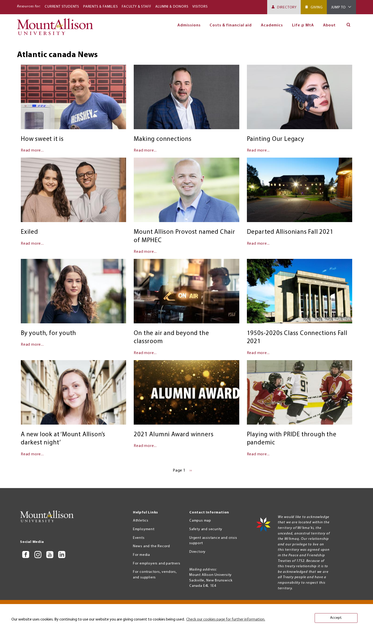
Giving (317, 7)
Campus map (200, 521)
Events (139, 538)
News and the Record (151, 546)
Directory (287, 7)
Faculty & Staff (136, 7)
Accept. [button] (336, 618)
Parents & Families (100, 7)
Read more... (32, 150)
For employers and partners (156, 563)
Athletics (140, 521)
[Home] (57, 29)
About (329, 25)
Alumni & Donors (171, 7)
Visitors (200, 7)
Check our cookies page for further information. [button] (225, 619)
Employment (144, 529)
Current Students (62, 7)
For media (141, 555)
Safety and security (205, 529)
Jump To (338, 7)
